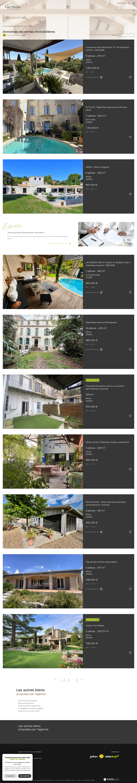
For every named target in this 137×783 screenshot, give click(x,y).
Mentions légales (67, 780)
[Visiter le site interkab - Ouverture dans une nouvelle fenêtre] (112, 756)
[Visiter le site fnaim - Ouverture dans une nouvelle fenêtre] (101, 756)
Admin (73, 780)
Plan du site (58, 780)
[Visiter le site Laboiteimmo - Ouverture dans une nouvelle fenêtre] (111, 779)
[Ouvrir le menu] (134, 3)
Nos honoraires (50, 780)
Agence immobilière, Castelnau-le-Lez (15, 26)
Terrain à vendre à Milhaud (27, 701)
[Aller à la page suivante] (81, 679)
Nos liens (79, 780)
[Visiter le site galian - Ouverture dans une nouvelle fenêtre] (93, 756)
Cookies (93, 780)
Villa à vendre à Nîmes (26, 703)
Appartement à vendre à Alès (28, 711)
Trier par (114, 35)
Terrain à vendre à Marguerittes (29, 706)
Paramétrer (10, 776)
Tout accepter (25, 776)
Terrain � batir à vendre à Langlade (30, 708)
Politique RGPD (86, 780)
